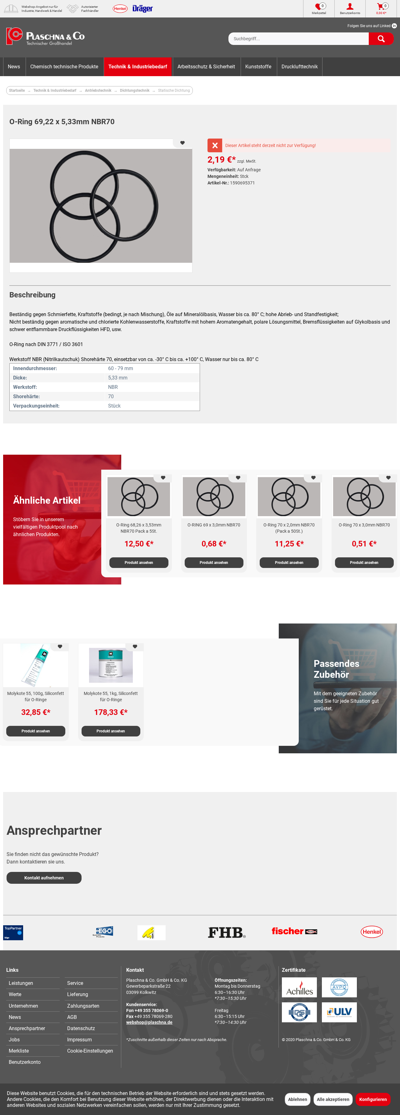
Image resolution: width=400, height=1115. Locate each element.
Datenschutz (81, 1028)
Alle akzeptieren (333, 1099)
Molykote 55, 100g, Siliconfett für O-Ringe (35, 696)
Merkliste (19, 1051)
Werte (15, 994)
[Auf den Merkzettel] (162, 478)
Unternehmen (23, 1006)
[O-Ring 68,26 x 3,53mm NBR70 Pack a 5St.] (139, 496)
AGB (72, 1017)
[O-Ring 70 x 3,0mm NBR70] (364, 496)
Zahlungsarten (83, 1006)
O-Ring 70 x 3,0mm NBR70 (364, 524)
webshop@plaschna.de (149, 1022)
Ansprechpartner (27, 1028)
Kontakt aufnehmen (44, 877)
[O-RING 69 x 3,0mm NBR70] (214, 496)
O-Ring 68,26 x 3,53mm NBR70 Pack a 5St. (138, 528)
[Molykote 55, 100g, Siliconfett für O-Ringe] (35, 665)
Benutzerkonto (25, 1062)
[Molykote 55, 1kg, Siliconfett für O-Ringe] (111, 665)
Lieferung (77, 994)
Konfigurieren (373, 1099)
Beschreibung (32, 295)
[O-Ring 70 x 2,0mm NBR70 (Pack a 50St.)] (289, 496)
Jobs (14, 1040)
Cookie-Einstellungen (90, 1051)
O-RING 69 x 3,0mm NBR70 (214, 524)
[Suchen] (381, 38)
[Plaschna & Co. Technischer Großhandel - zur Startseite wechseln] (45, 37)
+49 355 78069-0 (151, 1010)
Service (75, 983)
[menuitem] (311, 33)
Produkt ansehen (139, 562)
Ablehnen (297, 1099)
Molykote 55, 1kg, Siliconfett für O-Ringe (111, 696)
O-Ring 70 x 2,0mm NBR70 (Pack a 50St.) (289, 528)
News (15, 1017)
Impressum (79, 1040)
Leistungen (21, 983)
